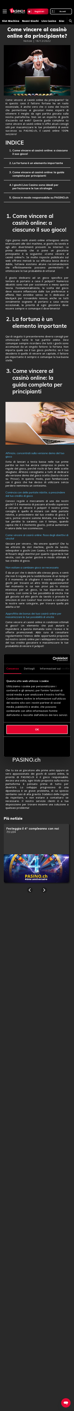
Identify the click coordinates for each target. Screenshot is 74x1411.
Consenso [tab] (12, 668)
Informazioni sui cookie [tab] (54, 668)
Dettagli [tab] (29, 668)
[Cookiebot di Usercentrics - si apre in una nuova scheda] (53, 659)
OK (37, 729)
